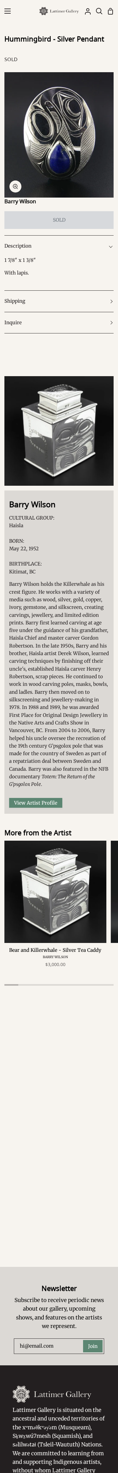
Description (17, 246)
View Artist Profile (35, 803)
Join (93, 1346)
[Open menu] (5, 11)
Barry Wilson (20, 201)
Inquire (13, 322)
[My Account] (85, 11)
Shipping (14, 301)
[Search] (96, 11)
